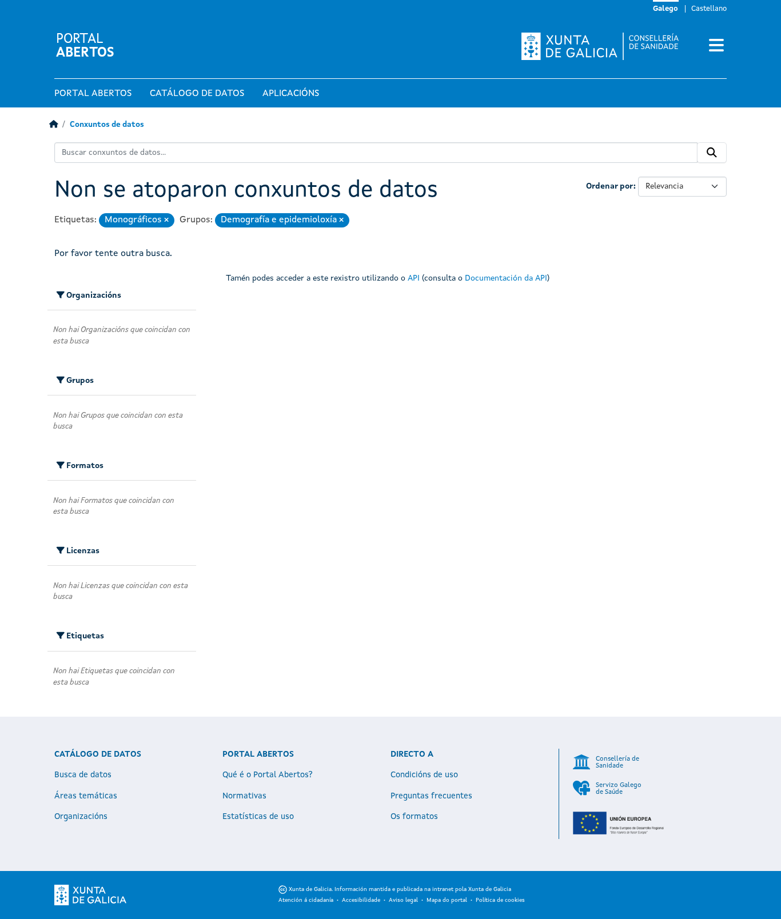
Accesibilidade (361, 900)
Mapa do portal (447, 900)
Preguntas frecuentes (431, 796)
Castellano (709, 9)
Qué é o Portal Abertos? (267, 775)
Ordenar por (609, 186)
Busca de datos (82, 775)
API (414, 278)
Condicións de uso (424, 775)
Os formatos (414, 817)
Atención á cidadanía (305, 900)
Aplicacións (290, 93)
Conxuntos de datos (107, 125)
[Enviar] (712, 152)
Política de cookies (500, 900)
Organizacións (80, 817)
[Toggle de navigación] (716, 46)
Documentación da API (506, 278)
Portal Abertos (93, 93)
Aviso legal (403, 900)
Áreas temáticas (85, 796)
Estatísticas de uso (258, 817)
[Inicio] (53, 125)
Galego (665, 9)
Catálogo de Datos (197, 93)
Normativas (244, 796)
